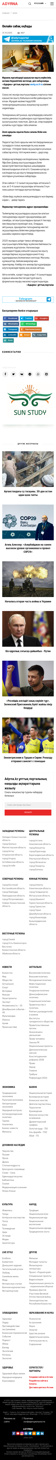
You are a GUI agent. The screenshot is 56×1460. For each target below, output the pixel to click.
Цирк (4, 1232)
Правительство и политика (37, 1006)
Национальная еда (38, 1218)
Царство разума (37, 1334)
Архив (5, 1023)
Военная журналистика (13, 1287)
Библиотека (8, 1180)
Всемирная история (39, 1097)
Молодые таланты (38, 1262)
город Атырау (9, 859)
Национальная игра (38, 1214)
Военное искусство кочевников (38, 1116)
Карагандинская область (41, 855)
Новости (7, 967)
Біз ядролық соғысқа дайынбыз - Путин (28, 651)
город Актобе (8, 866)
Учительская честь (38, 1341)
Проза (5, 1158)
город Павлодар (10, 892)
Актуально (35, 967)
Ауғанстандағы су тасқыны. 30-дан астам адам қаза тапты (28, 493)
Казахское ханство (38, 1100)
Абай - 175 (34, 1136)
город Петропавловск (12, 899)
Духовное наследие (13, 1145)
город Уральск (9, 844)
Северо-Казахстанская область (13, 904)
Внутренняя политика (39, 973)
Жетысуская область (39, 896)
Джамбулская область (40, 914)
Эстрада (6, 1236)
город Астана (35, 841)
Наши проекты (9, 998)
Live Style (7, 1252)
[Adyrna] (12, 3)
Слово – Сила (8, 1173)
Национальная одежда (40, 1228)
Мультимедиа (8, 1016)
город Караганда (37, 851)
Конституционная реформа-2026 (37, 1058)
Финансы (6, 1132)
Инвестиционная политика (37, 985)
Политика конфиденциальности (34, 1420)
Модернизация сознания (14, 1187)
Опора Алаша (9, 1191)
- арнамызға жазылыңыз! (25, 299)
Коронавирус (8, 1381)
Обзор (5, 1344)
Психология (35, 1319)
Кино (4, 1225)
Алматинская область (40, 889)
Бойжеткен (7, 1262)
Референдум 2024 (38, 1078)
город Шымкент (37, 899)
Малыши (33, 1258)
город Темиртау (37, 866)
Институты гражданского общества (41, 1020)
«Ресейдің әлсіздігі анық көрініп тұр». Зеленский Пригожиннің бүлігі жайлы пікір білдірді (28, 705)
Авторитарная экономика (9, 1105)
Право (32, 1063)
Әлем (15, 13)
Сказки (5, 1184)
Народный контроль (12, 1110)
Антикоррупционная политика (12, 1116)
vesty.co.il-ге (36, 84)
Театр (5, 1221)
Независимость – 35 (12, 1006)
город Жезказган (37, 862)
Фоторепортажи (10, 1291)
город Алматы (36, 885)
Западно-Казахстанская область (14, 839)
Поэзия (5, 1155)
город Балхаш (36, 870)
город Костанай (10, 885)
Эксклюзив (7, 1351)
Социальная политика (40, 1001)
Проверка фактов (37, 1290)
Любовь (6, 1273)
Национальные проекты (41, 1046)
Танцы (5, 1214)
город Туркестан (37, 907)
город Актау (8, 851)
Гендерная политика (39, 991)
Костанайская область (13, 889)
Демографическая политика (38, 996)
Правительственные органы (39, 1027)
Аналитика (7, 1125)
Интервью (7, 991)
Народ (32, 1067)
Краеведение (35, 1111)
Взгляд (5, 1348)
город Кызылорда (37, 918)
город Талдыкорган (38, 892)
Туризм (5, 1121)
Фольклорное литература (35, 1267)
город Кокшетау (37, 848)
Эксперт (6, 1002)
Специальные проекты (40, 1276)
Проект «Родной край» (40, 1272)
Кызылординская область (37, 923)
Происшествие (9, 1027)
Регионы (6, 1355)
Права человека (37, 1039)
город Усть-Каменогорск (14, 943)
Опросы (6, 1020)
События (6, 1337)
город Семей (8, 940)
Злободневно (10, 1313)
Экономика (8, 1087)
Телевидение (8, 1229)
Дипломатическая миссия (38, 1051)
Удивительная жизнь (39, 1337)
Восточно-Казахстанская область (14, 948)
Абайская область (11, 954)
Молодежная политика (40, 980)
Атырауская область (12, 855)
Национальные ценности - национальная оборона (41, 1285)
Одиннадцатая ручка (12, 1177)
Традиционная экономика (9, 1095)
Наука (32, 1326)
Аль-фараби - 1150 (38, 1132)
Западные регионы (13, 831)
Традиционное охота (39, 1232)
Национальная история (40, 1093)
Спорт (5, 988)
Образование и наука (41, 1313)
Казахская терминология (14, 1333)
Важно (33, 1087)
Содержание (35, 1344)
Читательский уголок (12, 1269)
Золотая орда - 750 (38, 1129)
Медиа (5, 1240)
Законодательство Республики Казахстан (40, 1302)
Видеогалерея (36, 1280)
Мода (4, 1280)
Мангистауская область (14, 848)
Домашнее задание (12, 1266)
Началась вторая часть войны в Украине (28, 601)
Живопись (7, 1211)
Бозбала (6, 1258)
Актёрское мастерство (13, 1218)
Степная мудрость (11, 1166)
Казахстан (7, 973)
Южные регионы (38, 879)
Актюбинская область (13, 862)
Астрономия (35, 1323)
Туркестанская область (40, 903)
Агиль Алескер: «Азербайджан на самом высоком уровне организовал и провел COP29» (28, 548)
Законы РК (34, 1043)
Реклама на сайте (9, 1420)
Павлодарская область (13, 896)
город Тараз (35, 910)
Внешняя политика (38, 977)
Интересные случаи (12, 1284)
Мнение (6, 995)
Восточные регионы (13, 934)
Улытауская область (39, 859)
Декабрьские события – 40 (14, 1011)
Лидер (5, 1323)
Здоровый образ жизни (13, 1374)
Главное (33, 1071)
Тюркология (35, 1108)
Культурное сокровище (13, 1169)
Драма (5, 1162)
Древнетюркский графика (37, 1123)
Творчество (7, 1151)
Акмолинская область (40, 844)
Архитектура (8, 1243)
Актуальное (8, 984)
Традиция (33, 1211)
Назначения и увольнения (35, 1034)
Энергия (33, 1330)
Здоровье (7, 1319)
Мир (4, 977)
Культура (7, 1204)
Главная (5, 13)
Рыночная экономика (12, 1100)
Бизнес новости (10, 1128)
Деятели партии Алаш (40, 1104)
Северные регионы (12, 879)
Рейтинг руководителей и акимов (40, 1013)
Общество (7, 980)
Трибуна (33, 1074)
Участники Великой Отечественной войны (40, 1295)
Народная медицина (12, 1377)
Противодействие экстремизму (11, 1328)
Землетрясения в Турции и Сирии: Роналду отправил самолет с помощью (28, 760)
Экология (6, 1359)
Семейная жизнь (10, 1277)
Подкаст (6, 1340)
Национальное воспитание (36, 1223)
